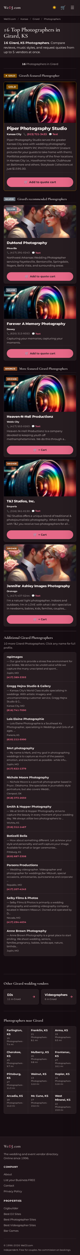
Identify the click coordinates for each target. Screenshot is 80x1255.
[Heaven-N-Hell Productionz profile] (40, 393)
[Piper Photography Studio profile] (40, 102)
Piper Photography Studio (37, 128)
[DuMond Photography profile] (40, 221)
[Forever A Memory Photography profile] (40, 302)
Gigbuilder (11, 1208)
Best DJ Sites (12, 1214)
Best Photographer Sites (20, 1219)
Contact (9, 1185)
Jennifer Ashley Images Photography (38, 586)
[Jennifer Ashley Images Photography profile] (40, 562)
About (8, 1174)
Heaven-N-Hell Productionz (30, 417)
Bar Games (11, 1230)
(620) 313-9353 (20, 333)
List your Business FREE (19, 1180)
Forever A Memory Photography (36, 324)
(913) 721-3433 (37, 134)
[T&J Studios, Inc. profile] (40, 478)
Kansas (24, 19)
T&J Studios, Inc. (21, 501)
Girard (36, 19)
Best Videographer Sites (20, 1225)
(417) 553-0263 (20, 426)
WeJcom (12, 7)
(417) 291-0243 (20, 252)
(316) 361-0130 (20, 511)
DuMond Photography (27, 243)
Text (53, 134)
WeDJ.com (10, 19)
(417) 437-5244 (20, 595)
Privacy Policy (13, 1191)
